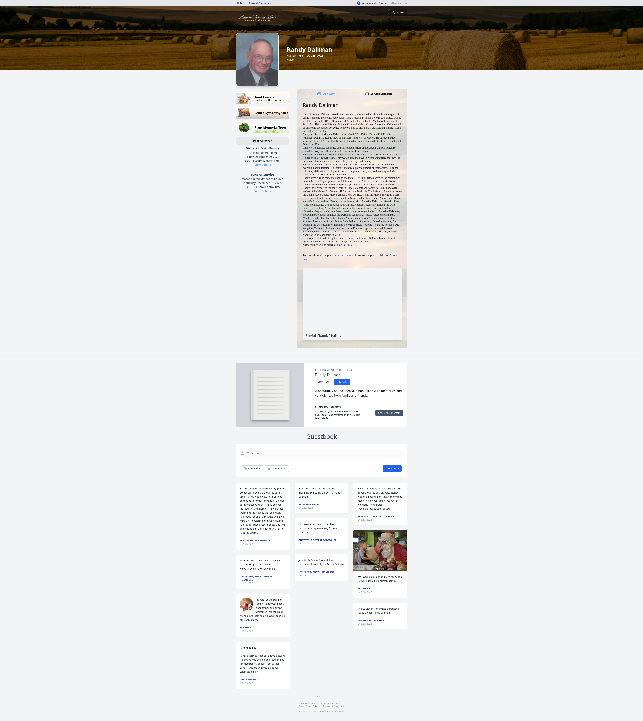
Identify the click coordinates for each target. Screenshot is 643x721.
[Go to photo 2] (379, 569)
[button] (380, 550)
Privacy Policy (312, 706)
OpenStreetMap (325, 711)
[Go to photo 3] (381, 569)
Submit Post (392, 468)
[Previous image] (357, 551)
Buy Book (342, 381)
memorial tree (345, 255)
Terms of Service (330, 706)
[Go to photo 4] (383, 569)
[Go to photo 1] (377, 569)
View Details (262, 165)
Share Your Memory (389, 412)
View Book (323, 381)
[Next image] (404, 551)
